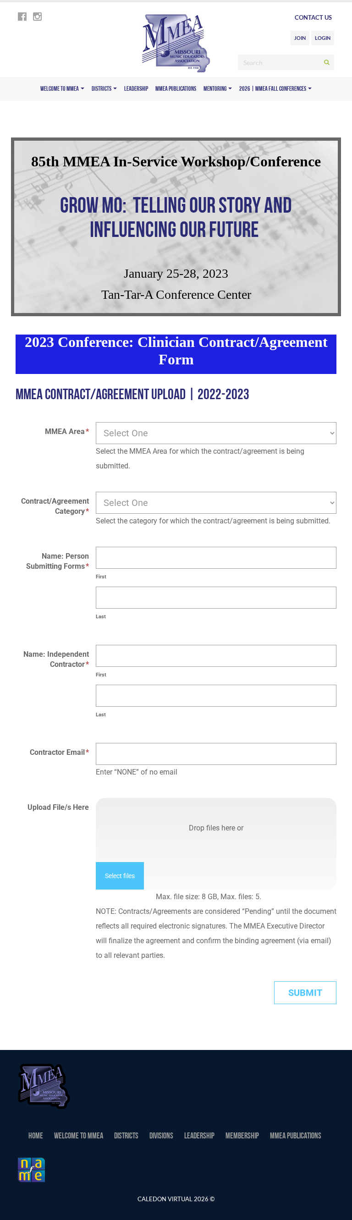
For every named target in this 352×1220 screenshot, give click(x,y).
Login (322, 38)
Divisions (161, 1136)
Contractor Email (59, 752)
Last (101, 617)
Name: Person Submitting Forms (57, 561)
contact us (313, 17)
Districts (102, 89)
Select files (120, 875)
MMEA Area (67, 431)
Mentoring (215, 89)
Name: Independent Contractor (56, 659)
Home (35, 1136)
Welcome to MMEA (60, 89)
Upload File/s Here (58, 807)
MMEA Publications (175, 89)
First (101, 577)
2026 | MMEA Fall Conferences (273, 89)
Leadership (136, 89)
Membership (242, 1136)
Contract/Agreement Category (55, 506)
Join (300, 38)
